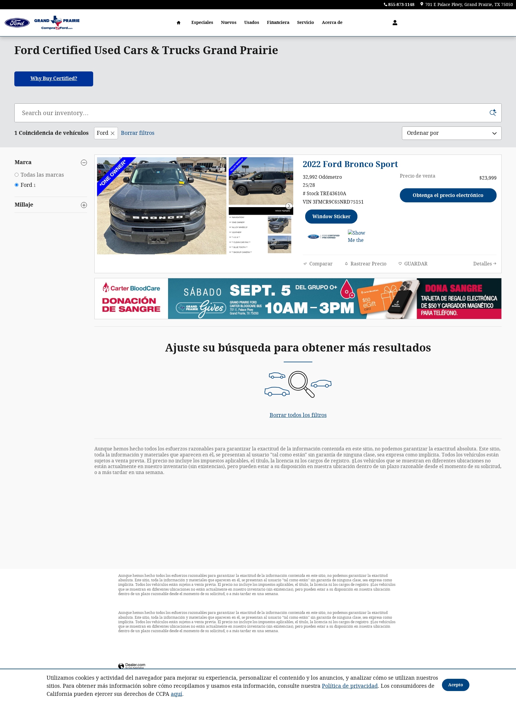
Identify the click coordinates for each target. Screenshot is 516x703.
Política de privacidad (350, 686)
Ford (102, 133)
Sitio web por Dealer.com (131, 666)
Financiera (278, 22)
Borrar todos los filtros (298, 415)
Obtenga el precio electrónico (448, 195)
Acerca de (332, 22)
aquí (176, 694)
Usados (251, 22)
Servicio (305, 22)
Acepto (455, 684)
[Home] (17, 23)
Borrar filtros (137, 133)
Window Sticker (331, 216)
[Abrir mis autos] (393, 23)
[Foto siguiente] (289, 206)
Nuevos (228, 22)
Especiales (202, 22)
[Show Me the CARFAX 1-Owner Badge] (359, 237)
